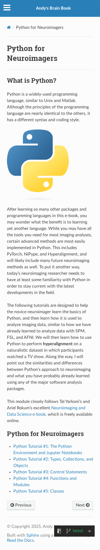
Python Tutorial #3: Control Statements (50, 472)
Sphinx (32, 535)
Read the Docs (20, 540)
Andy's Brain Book (53, 8)
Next (81, 505)
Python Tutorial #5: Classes (38, 491)
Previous (22, 505)
